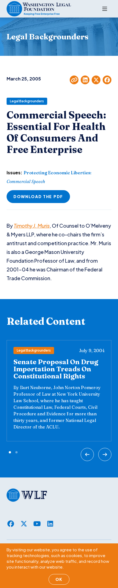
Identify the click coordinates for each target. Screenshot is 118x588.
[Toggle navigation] (104, 9)
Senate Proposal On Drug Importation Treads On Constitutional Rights (55, 369)
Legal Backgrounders (27, 101)
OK (59, 579)
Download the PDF (38, 196)
